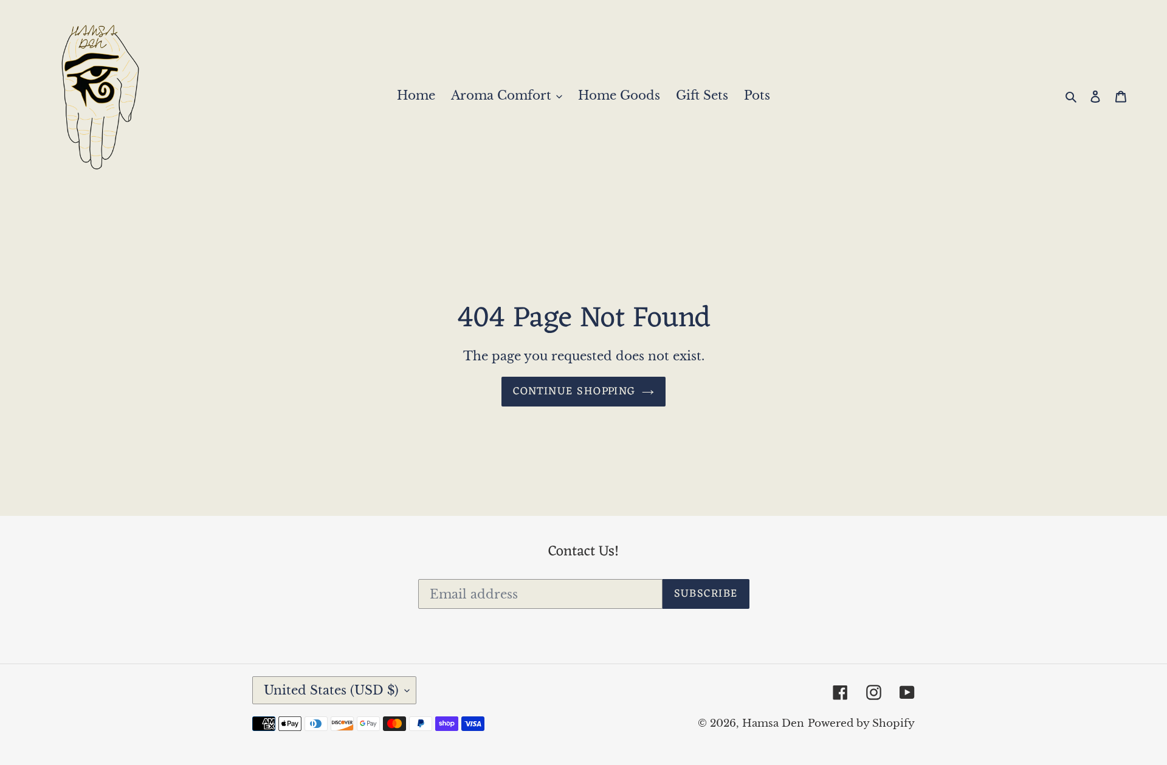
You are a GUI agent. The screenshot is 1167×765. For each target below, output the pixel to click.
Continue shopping (574, 391)
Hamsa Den (773, 723)
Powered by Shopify (861, 723)
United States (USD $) (331, 690)
